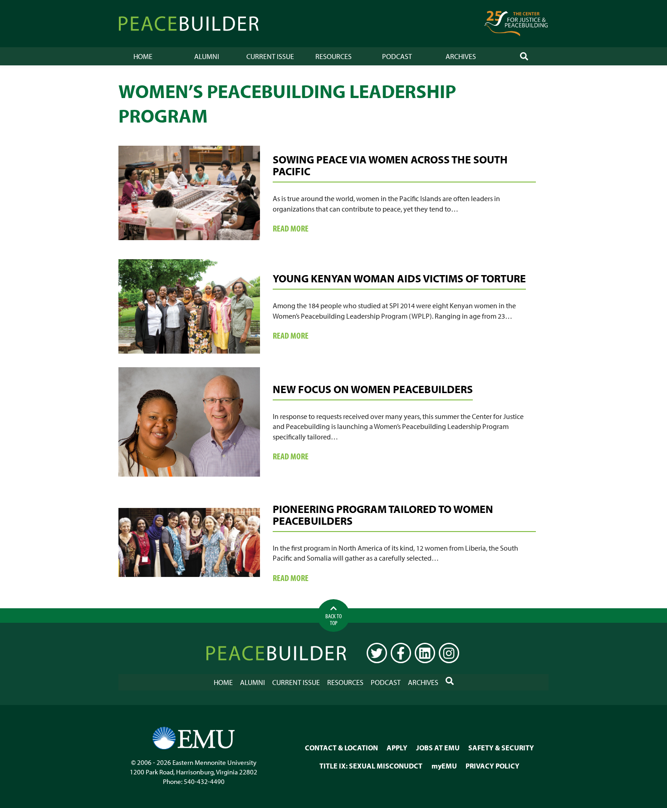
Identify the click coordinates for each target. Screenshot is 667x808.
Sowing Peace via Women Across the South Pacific (390, 165)
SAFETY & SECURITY (501, 747)
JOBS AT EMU (438, 747)
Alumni (206, 56)
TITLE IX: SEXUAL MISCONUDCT (370, 765)
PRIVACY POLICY (493, 765)
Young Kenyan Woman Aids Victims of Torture (399, 278)
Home (142, 56)
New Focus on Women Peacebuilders (373, 389)
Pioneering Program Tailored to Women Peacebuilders (383, 514)
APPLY (397, 747)
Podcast (397, 56)
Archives (461, 56)
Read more (303, 229)
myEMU (444, 765)
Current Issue (270, 56)
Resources (333, 56)
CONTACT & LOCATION (341, 747)
